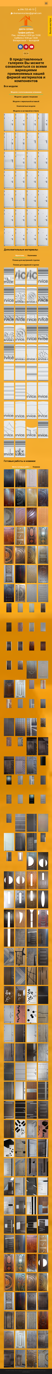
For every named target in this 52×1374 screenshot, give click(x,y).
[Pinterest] (26, 46)
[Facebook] (20, 46)
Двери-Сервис (26, 29)
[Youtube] (31, 46)
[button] (46, 3)
